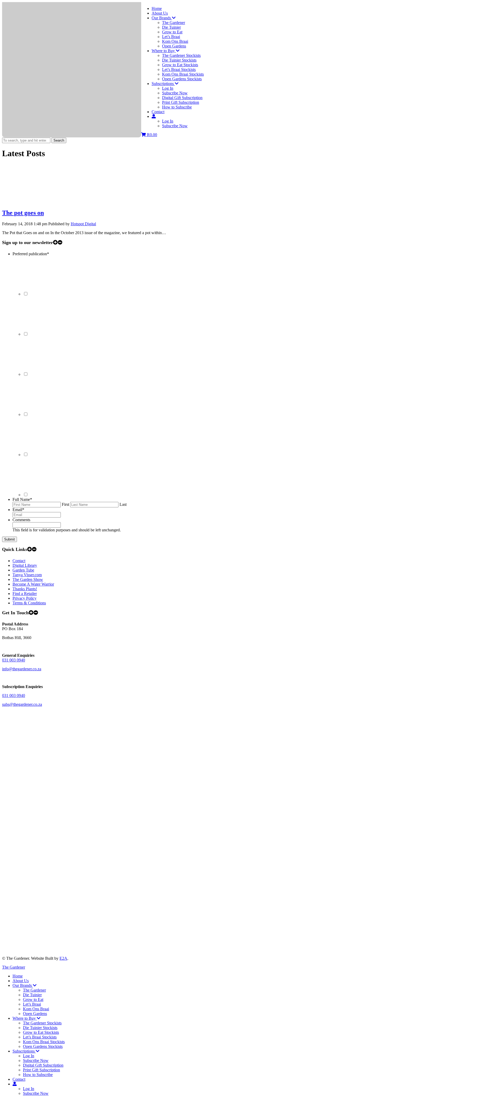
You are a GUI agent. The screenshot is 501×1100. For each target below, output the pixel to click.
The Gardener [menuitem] (34, 990)
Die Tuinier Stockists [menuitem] (40, 1027)
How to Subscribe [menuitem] (38, 1074)
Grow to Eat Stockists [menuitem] (41, 1032)
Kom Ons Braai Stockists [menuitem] (44, 1042)
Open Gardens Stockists (182, 79)
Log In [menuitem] (28, 1056)
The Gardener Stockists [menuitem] (42, 1023)
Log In (167, 88)
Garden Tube (23, 570)
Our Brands (162, 18)
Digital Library (25, 565)
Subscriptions (163, 83)
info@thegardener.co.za (21, 669)
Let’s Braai (171, 36)
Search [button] (58, 140)
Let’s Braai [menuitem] (32, 1004)
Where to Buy (164, 50)
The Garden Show (28, 579)
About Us (160, 13)
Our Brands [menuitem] (23, 985)
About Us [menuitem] (21, 981)
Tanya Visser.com (27, 575)
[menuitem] (15, 1084)
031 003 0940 (13, 660)
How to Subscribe (177, 107)
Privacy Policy (25, 598)
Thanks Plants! (25, 589)
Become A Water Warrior (33, 584)
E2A (63, 958)
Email (18, 509)
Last (123, 504)
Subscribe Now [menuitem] (36, 1060)
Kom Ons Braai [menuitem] (36, 1009)
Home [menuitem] (18, 976)
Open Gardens (174, 46)
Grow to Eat (172, 32)
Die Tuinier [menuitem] (32, 995)
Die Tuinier (171, 27)
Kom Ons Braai (175, 41)
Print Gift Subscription (180, 102)
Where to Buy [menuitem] (25, 1018)
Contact (158, 112)
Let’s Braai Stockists (179, 69)
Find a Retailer (25, 593)
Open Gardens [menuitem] (35, 1013)
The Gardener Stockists (181, 55)
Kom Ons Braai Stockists (183, 74)
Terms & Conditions (29, 603)
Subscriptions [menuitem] (24, 1051)
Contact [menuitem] (19, 1079)
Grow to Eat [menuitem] (33, 999)
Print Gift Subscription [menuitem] (41, 1070)
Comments (21, 520)
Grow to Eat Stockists (180, 65)
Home (157, 8)
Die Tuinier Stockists (179, 60)
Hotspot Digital (83, 224)
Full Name (22, 499)
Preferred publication (31, 254)
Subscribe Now (175, 93)
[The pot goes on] (41, 201)
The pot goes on (23, 212)
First (65, 504)
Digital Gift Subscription (182, 97)
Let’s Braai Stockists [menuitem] (40, 1037)
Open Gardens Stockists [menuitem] (43, 1046)
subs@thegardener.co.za (22, 704)
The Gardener (173, 22)
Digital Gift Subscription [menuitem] (43, 1065)
